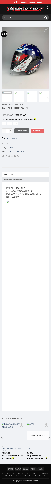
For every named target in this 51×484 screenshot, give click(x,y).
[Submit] (45, 17)
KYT (16, 105)
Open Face (20, 151)
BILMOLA (45, 473)
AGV (14, 473)
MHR (41, 475)
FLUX (29, 449)
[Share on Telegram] (18, 156)
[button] (3, 9)
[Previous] (6, 58)
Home (4, 105)
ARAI (19, 473)
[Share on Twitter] (9, 156)
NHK (17, 477)
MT (45, 475)
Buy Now (37, 130)
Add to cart (21, 130)
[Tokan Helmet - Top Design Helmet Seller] (25, 9)
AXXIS (33, 473)
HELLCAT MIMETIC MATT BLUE (11, 450)
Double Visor (10, 151)
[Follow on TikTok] (14, 2)
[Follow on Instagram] (12, 2)
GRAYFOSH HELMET (21, 475)
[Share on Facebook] (6, 156)
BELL (38, 473)
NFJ (21, 105)
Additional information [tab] (13, 180)
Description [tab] (8, 174)
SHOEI (28, 477)
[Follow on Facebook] (10, 2)
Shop (11, 105)
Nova (22, 477)
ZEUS (33, 477)
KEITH (31, 475)
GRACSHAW (8, 475)
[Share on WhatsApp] (3, 156)
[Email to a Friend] (12, 156)
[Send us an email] (16, 2)
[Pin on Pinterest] (15, 156)
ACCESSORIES (7, 473)
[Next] (44, 58)
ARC (28, 473)
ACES (24, 473)
